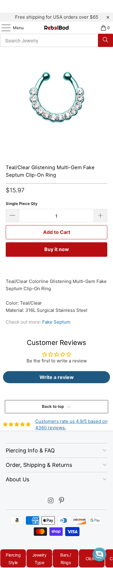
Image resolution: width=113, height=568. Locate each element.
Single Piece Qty (22, 203)
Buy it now (56, 249)
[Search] (105, 40)
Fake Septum (56, 322)
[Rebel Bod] (56, 28)
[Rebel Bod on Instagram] (50, 501)
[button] (99, 554)
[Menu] (3, 28)
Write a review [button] (56, 377)
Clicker (92, 558)
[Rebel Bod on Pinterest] (61, 501)
